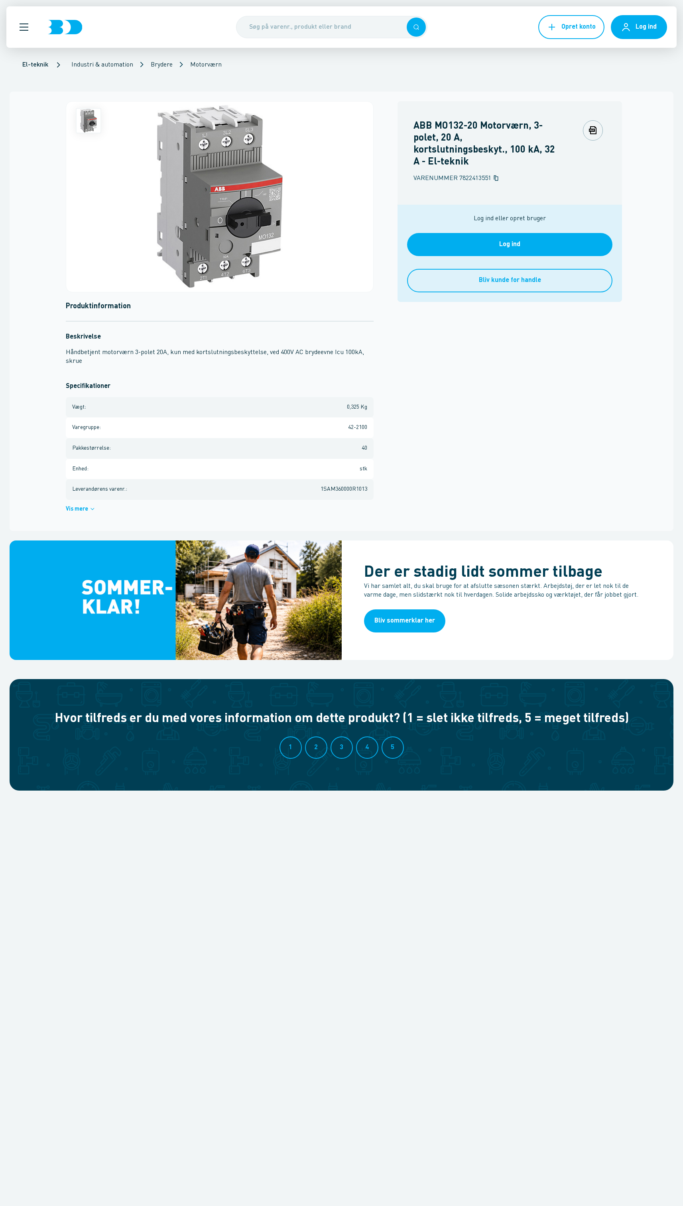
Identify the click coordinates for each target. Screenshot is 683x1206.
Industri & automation (102, 65)
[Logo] (65, 27)
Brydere (162, 65)
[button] (24, 27)
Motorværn (206, 65)
